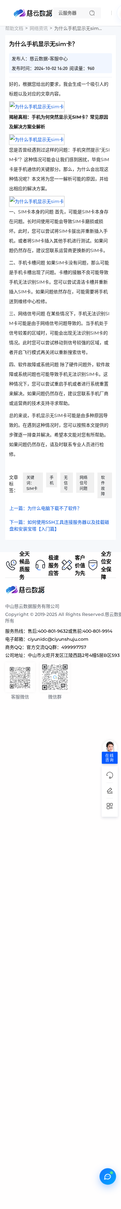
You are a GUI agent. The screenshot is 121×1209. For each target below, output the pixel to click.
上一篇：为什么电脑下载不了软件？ (45, 508)
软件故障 (103, 485)
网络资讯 (39, 28)
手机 (52, 480)
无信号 (66, 483)
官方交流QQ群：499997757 (56, 647)
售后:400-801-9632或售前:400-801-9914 (70, 631)
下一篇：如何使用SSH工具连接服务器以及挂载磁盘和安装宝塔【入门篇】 (59, 525)
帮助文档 (14, 28)
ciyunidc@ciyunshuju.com (58, 639)
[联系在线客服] (107, 1176)
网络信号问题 (83, 483)
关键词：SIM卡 (31, 483)
